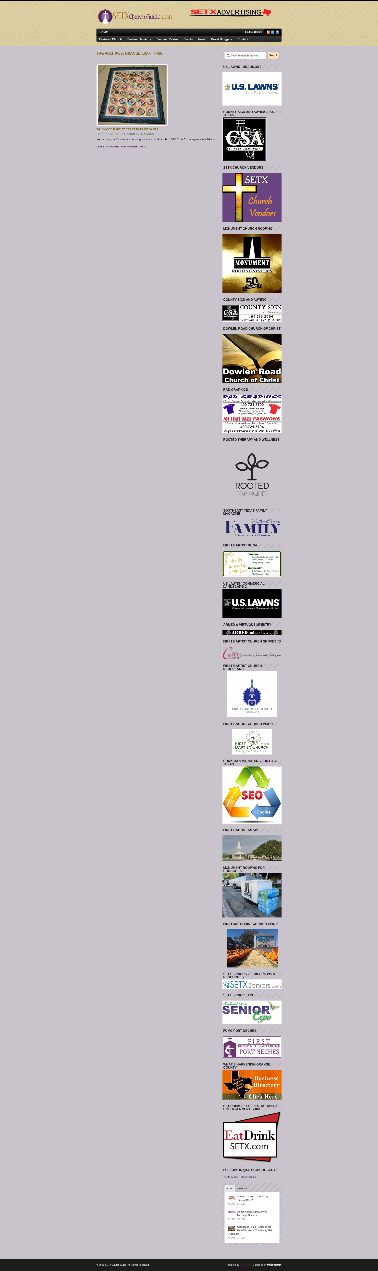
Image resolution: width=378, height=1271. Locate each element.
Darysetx (148, 134)
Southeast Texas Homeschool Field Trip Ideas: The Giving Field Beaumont (250, 1230)
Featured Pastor (167, 39)
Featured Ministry (139, 39)
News (202, 39)
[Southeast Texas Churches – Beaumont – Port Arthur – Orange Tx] (134, 22)
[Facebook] (277, 33)
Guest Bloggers (221, 39)
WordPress (246, 1265)
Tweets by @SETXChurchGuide (239, 1177)
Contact (243, 39)
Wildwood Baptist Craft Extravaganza (127, 129)
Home (103, 32)
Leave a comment (107, 146)
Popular (242, 1188)
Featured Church (110, 39)
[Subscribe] (268, 33)
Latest (230, 1188)
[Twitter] (273, 33)
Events (188, 39)
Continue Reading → (134, 146)
